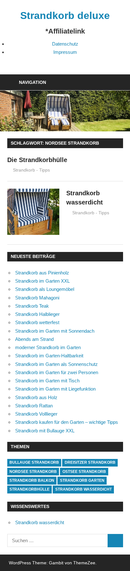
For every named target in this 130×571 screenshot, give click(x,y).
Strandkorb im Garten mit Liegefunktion (55, 389)
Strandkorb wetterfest (37, 322)
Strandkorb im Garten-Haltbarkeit (49, 355)
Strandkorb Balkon (31, 480)
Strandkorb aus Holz (36, 397)
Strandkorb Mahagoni (37, 297)
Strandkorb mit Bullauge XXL (44, 430)
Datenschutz (65, 44)
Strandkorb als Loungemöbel (44, 289)
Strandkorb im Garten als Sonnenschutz (56, 364)
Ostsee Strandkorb (84, 471)
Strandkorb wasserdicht (83, 489)
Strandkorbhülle (29, 489)
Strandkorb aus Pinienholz (42, 272)
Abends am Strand (34, 339)
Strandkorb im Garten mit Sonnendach (54, 331)
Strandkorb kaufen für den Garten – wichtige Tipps (66, 422)
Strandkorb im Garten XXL (42, 281)
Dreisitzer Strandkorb (90, 462)
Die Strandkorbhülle (37, 159)
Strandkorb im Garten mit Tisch (47, 380)
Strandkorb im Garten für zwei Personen (56, 372)
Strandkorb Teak (32, 306)
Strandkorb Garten (82, 480)
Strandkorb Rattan (34, 405)
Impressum (65, 52)
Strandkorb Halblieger (37, 314)
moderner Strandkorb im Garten (48, 347)
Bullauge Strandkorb (34, 462)
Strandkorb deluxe (65, 15)
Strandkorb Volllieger (36, 414)
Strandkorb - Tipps (31, 170)
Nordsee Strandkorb (33, 471)
